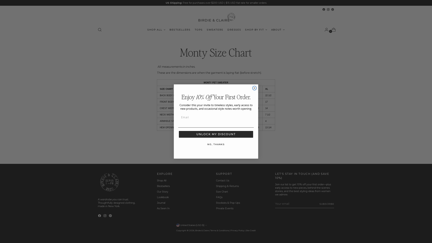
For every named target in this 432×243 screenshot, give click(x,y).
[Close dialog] (254, 88)
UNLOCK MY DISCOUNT (216, 134)
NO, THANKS (216, 144)
